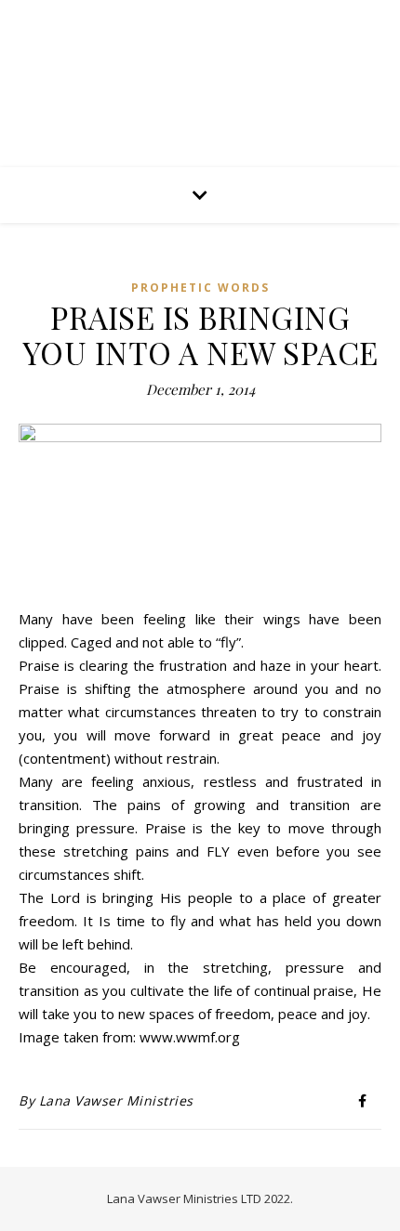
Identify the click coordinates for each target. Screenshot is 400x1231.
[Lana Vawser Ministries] (200, 76)
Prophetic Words (200, 287)
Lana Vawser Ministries (116, 1100)
